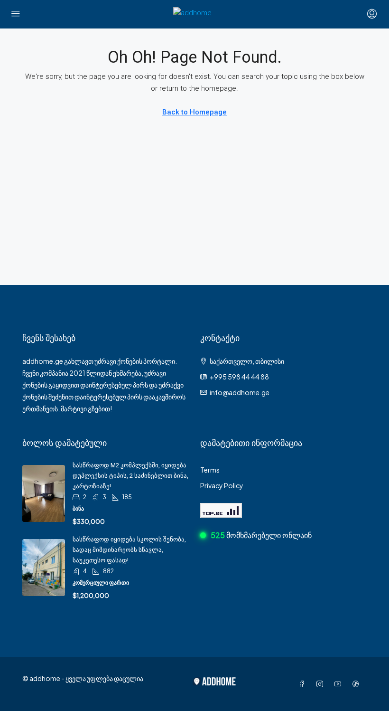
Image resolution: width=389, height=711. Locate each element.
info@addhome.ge (239, 392)
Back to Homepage (194, 112)
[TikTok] (357, 684)
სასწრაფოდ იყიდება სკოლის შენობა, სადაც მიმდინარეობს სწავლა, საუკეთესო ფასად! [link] (129, 550)
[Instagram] (321, 684)
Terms (210, 469)
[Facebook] (303, 684)
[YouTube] (339, 684)
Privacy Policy (221, 485)
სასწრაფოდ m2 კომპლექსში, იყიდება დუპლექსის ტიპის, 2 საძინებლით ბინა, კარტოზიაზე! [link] (130, 476)
